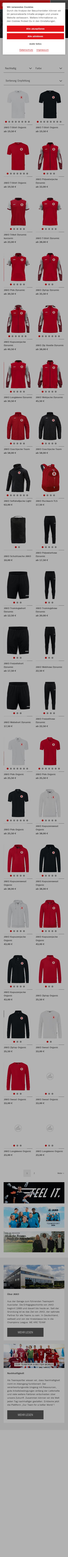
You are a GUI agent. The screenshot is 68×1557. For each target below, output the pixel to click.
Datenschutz (26, 49)
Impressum (42, 49)
